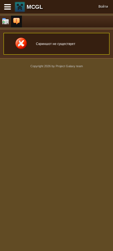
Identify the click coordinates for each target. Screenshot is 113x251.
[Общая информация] (5, 21)
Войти (103, 7)
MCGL (35, 7)
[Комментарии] (16, 21)
